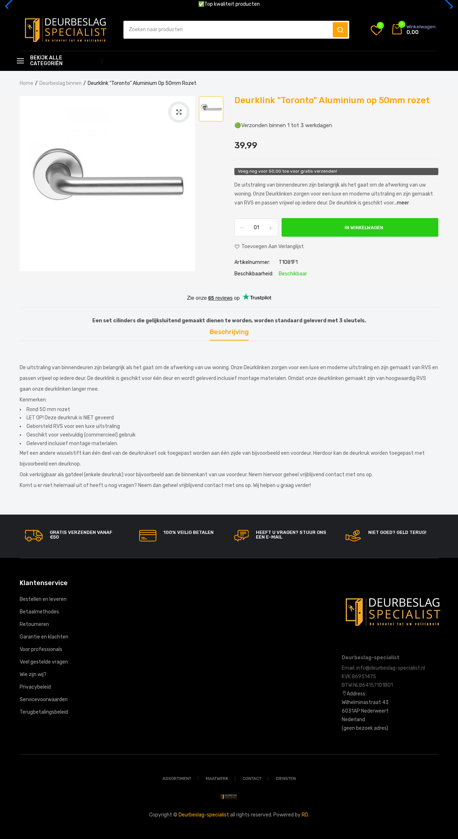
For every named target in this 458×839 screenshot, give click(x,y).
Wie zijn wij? (33, 674)
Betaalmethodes (39, 612)
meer (403, 203)
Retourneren (34, 624)
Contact (252, 778)
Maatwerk (217, 778)
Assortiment (176, 778)
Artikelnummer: (252, 262)
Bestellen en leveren (43, 599)
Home (26, 83)
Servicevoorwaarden (44, 699)
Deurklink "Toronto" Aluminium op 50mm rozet (332, 100)
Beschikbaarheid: (253, 273)
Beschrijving (229, 332)
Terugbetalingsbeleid (44, 712)
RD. (305, 815)
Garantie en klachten (44, 637)
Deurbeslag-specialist (204, 815)
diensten (286, 778)
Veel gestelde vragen (44, 662)
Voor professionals (41, 649)
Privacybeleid (35, 687)
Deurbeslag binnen (60, 83)
